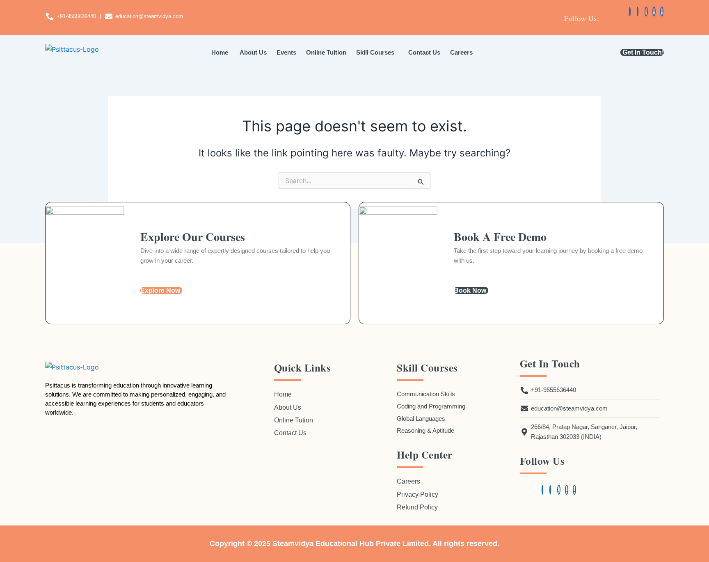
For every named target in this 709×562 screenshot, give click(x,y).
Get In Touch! (643, 52)
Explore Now (160, 290)
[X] (646, 11)
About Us (252, 52)
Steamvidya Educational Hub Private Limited (350, 543)
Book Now (470, 290)
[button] (377, 52)
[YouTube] (661, 11)
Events (286, 52)
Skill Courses (375, 52)
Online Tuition (326, 52)
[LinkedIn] (654, 11)
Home (219, 52)
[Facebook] (630, 11)
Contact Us (424, 52)
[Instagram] (637, 11)
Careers (461, 52)
